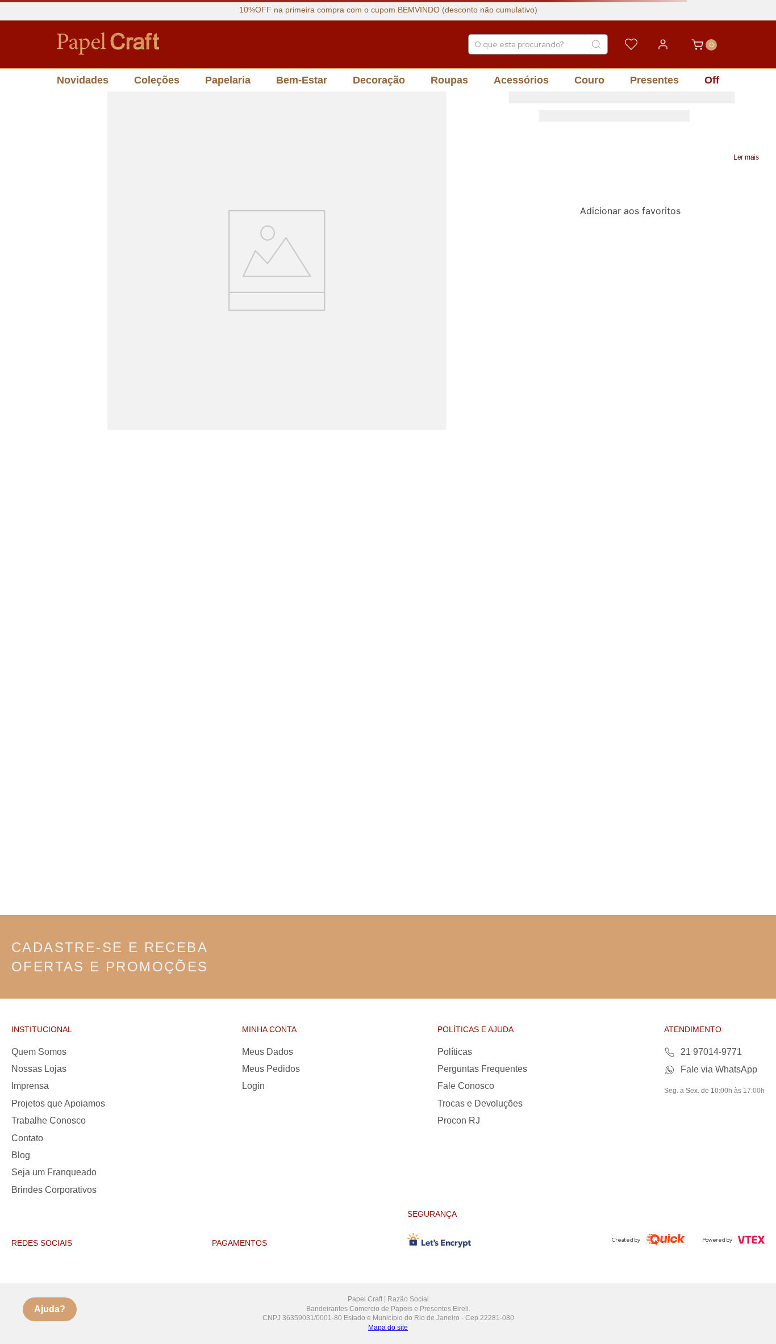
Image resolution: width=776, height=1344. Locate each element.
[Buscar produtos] (596, 44)
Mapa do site (388, 1328)
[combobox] (538, 44)
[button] (746, 157)
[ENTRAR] (662, 44)
